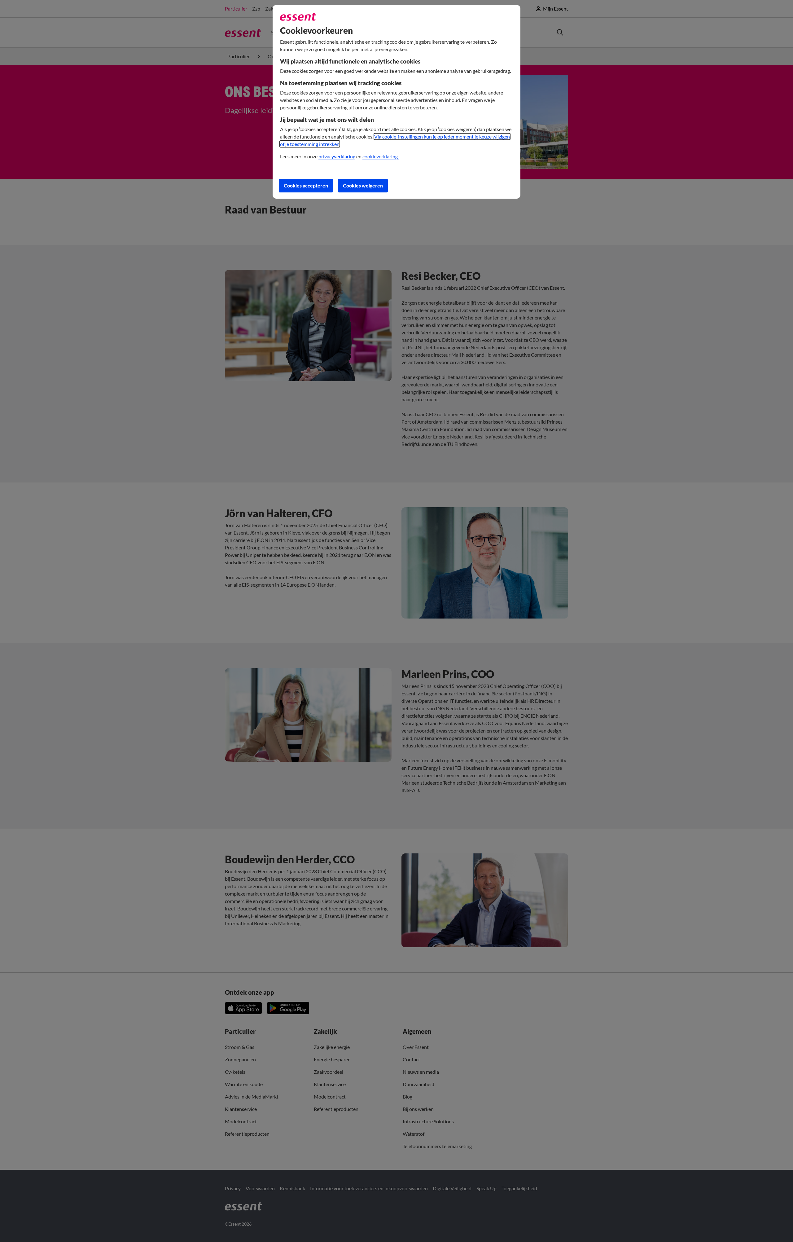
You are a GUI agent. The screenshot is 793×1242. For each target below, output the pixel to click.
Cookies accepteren (306, 185)
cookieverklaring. (380, 156)
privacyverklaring (336, 156)
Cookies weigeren (363, 185)
